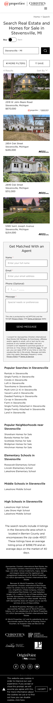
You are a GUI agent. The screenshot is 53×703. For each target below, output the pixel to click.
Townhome (18, 386)
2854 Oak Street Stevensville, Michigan (24, 116)
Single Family (19, 376)
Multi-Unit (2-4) (20, 389)
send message (26, 326)
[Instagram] (30, 668)
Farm (15, 403)
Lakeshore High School (16, 507)
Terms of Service (34, 319)
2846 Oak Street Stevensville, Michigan (24, 157)
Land (14, 412)
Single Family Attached (24, 409)
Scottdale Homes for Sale (17, 441)
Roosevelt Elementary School (19, 465)
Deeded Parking (20, 396)
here (38, 348)
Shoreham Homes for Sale (18, 434)
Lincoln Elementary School (18, 468)
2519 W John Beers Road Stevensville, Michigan (23, 77)
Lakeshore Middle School (17, 489)
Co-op (15, 399)
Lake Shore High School (17, 510)
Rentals (16, 373)
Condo (15, 380)
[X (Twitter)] (23, 668)
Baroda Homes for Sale (16, 437)
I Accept (41, 689)
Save (40, 63)
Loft (14, 383)
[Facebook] (15, 668)
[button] (50, 689)
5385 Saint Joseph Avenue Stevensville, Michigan (24, 200)
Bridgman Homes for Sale (18, 444)
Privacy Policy (17, 319)
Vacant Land (18, 393)
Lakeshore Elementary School (20, 471)
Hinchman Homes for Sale (18, 447)
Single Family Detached (24, 406)
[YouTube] (37, 668)
